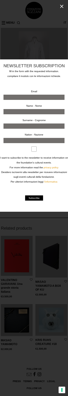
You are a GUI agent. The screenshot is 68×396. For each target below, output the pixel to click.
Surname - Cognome (34, 120)
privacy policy (51, 167)
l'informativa (50, 181)
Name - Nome (34, 105)
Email (34, 91)
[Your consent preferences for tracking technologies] (62, 390)
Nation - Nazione (34, 134)
